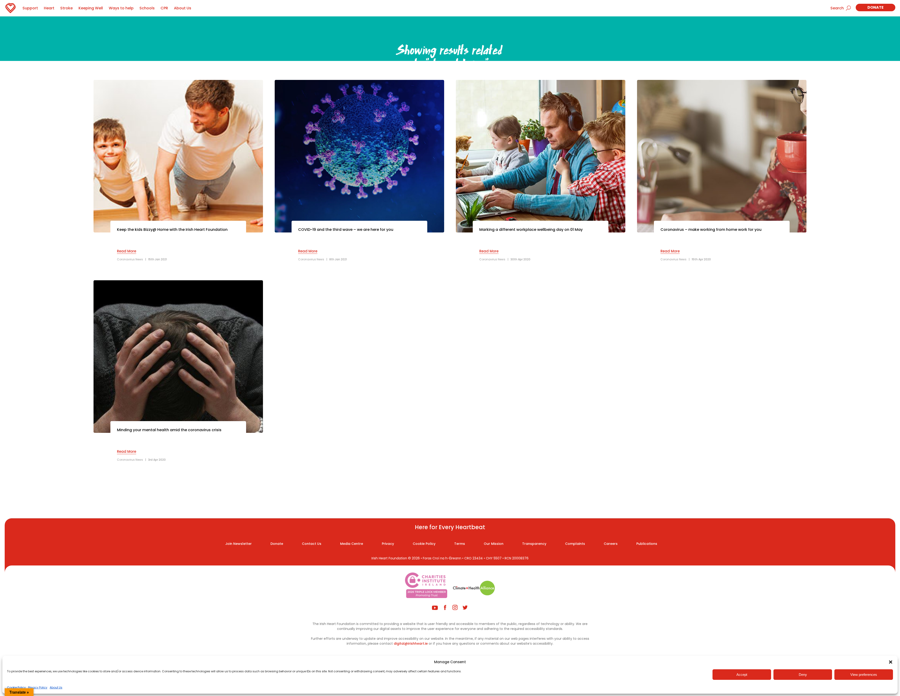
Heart (49, 8)
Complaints (575, 543)
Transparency (534, 543)
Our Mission (493, 543)
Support (30, 8)
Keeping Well (91, 8)
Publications (646, 543)
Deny (803, 675)
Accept (741, 675)
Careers (611, 543)
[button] (890, 662)
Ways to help (121, 8)
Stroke (66, 8)
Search (837, 8)
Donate (875, 7)
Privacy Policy (37, 687)
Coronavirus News (130, 259)
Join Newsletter (238, 543)
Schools (147, 8)
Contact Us (311, 543)
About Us (56, 687)
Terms (459, 543)
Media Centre (351, 543)
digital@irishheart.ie (411, 643)
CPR (164, 8)
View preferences (863, 675)
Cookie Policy (16, 687)
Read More (126, 251)
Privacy (388, 543)
